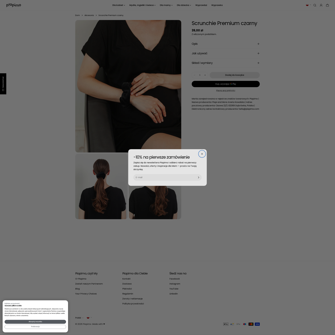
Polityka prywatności (12, 304)
